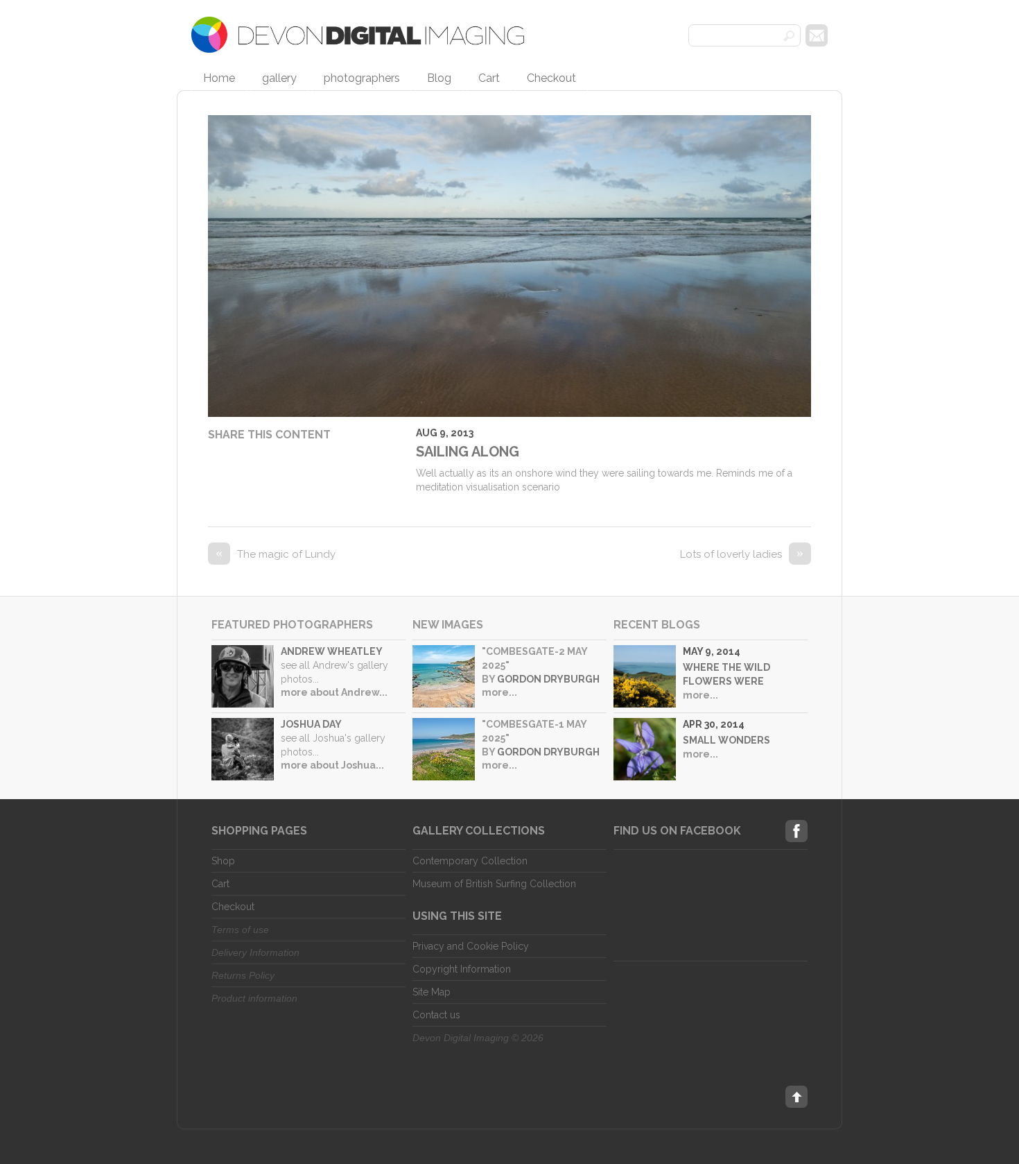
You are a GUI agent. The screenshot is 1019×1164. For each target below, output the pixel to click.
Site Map (431, 992)
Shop (223, 860)
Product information (254, 998)
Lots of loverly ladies (741, 554)
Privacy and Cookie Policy (470, 946)
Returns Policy (243, 975)
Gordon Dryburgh (548, 679)
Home (219, 78)
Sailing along (467, 451)
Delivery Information (255, 952)
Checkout (551, 78)
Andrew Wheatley (332, 651)
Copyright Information (461, 969)
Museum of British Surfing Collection (494, 883)
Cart (489, 78)
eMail (816, 35)
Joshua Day (311, 724)
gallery (279, 78)
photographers (362, 78)
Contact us (436, 1014)
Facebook (796, 831)
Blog (439, 78)
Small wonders (726, 740)
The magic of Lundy (276, 554)
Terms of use (240, 929)
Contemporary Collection (470, 860)
